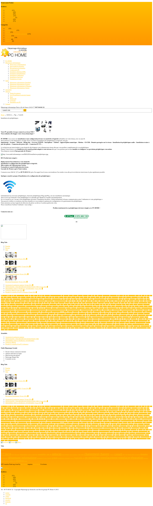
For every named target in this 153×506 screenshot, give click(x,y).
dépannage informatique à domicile (38, 310)
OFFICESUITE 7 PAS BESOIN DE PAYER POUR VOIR (22, 287)
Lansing (106, 315)
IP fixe (83, 315)
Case (120, 302)
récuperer (127, 322)
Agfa (140, 295)
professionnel (95, 320)
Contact (7, 104)
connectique (49, 306)
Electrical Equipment (11, 282)
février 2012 (9, 19)
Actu (6, 28)
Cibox (76, 304)
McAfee (29, 317)
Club (104, 304)
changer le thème (45, 304)
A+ (29, 295)
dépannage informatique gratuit (8, 310)
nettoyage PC (8, 319)
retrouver (96, 322)
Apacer (103, 297)
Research (78, 322)
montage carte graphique (97, 317)
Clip (91, 304)
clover (101, 304)
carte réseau (106, 302)
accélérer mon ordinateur (55, 295)
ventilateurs (10, 328)
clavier (84, 304)
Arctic (145, 297)
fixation (89, 311)
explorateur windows (56, 311)
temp (47, 326)
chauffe (58, 304)
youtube (7, 494)
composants (140, 304)
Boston (26, 302)
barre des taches (42, 301)
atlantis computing (85, 299)
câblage (18, 308)
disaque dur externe (61, 308)
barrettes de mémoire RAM (60, 301)
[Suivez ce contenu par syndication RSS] (3, 468)
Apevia (109, 297)
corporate (150, 306)
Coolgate (105, 306)
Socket (78, 324)
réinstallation (132, 322)
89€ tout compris (20, 295)
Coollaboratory (118, 306)
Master (14, 317)
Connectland (61, 306)
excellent (44, 311)
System (13, 326)
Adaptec (90, 295)
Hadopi (89, 313)
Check (61, 304)
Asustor (75, 299)
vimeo (7, 496)
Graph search (51, 313)
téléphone (136, 326)
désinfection (94, 310)
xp (129, 328)
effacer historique (117, 310)
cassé (129, 302)
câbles (30, 308)
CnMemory (113, 304)
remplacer (58, 322)
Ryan (114, 322)
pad (137, 319)
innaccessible (4, 315)
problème (81, 320)
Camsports (75, 302)
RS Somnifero (109, 322)
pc (149, 319)
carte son (112, 302)
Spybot (100, 324)
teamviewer (34, 326)
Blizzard (141, 301)
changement (12, 304)
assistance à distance (56, 299)
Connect (39, 306)
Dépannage (138, 308)
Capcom (84, 302)
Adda (93, 295)
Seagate (39, 324)
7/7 (12, 295)
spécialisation (109, 324)
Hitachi (106, 313)
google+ (7, 500)
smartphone (73, 324)
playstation (60, 320)
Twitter (131, 326)
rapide (7, 322)
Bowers (30, 302)
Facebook (66, 311)
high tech (103, 313)
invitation (59, 315)
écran (131, 328)
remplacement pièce (51, 322)
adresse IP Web (113, 295)
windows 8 (86, 328)
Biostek (114, 301)
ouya (121, 319)
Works (118, 328)
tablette (29, 326)
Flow (92, 311)
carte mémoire (101, 302)
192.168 (26, 295)
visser (32, 328)
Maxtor (26, 317)
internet (55, 315)
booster (22, 302)
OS (116, 319)
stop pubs (122, 324)
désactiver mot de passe (86, 310)
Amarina (43, 297)
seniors (42, 324)
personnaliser (43, 320)
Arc (139, 297)
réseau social (7, 324)
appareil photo (115, 297)
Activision (85, 295)
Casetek (122, 302)
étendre (6, 329)
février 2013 (9, 14)
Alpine (32, 297)
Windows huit (93, 328)
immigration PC (124, 313)
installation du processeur (41, 315)
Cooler (101, 306)
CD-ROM (136, 302)
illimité (114, 313)
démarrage (133, 308)
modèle (75, 317)
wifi (69, 328)
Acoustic (71, 295)
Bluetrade (3, 302)
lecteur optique (123, 315)
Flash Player (36, 464)
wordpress (114, 328)
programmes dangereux (104, 320)
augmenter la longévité (113, 299)
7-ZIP (10, 295)
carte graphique (89, 302)
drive (121, 308)
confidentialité (146, 304)
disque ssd (87, 308)
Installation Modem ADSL (18, 72)
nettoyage (3, 319)
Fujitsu (2, 313)
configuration (4, 306)
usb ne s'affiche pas (145, 326)
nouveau (52, 319)
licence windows (141, 315)
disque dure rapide (81, 308)
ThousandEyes (69, 326)
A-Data (32, 295)
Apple (124, 297)
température (51, 326)
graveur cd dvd (68, 313)
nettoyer (13, 319)
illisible (118, 313)
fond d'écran (107, 311)
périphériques (123, 320)
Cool (98, 306)
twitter (7, 493)
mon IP (90, 317)
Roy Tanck (24, 464)
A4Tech (35, 295)
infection (136, 313)
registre (38, 322)
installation (9, 315)
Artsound (3, 299)
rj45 (99, 322)
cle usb (88, 304)
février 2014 (9, 12)
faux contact (75, 311)
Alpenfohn (23, 297)
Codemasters (119, 304)
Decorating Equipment (12, 274)
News (7, 468)
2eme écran (4, 295)
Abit (39, 295)
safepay (18, 324)
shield (49, 324)
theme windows (57, 326)
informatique (141, 313)
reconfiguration (13, 322)
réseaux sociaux (13, 324)
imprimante (130, 313)
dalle (39, 308)
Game (5, 313)
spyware (104, 324)
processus (90, 320)
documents (96, 308)
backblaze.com (21, 301)
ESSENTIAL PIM (22, 311)
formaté (129, 311)
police (64, 320)
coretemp (137, 306)
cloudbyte (97, 304)
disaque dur (54, 308)
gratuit (56, 313)
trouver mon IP (111, 326)
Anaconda (61, 297)
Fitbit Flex (84, 311)
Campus (71, 302)
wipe (103, 328)
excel (40, 311)
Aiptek (143, 295)
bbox (71, 301)
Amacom (39, 297)
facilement (70, 311)
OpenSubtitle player (83, 319)
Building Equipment (11, 259)
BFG (107, 301)
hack (87, 313)
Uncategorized (9, 37)
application (128, 297)
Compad (131, 304)
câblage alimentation (24, 308)
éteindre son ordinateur (142, 328)
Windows (8, 39)
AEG (124, 295)
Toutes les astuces (15, 93)
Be (73, 301)
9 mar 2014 (38, 288)
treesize (103, 326)
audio (106, 299)
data (41, 308)
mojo (87, 317)
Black (127, 301)
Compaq (135, 304)
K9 (88, 315)
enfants (150, 310)
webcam (52, 328)
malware (10, 317)
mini (48, 317)
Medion (41, 317)
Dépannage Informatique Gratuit (19, 88)
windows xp (99, 328)
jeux (87, 315)
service (46, 324)
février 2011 (9, 21)
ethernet (28, 311)
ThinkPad (64, 326)
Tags (6, 250)
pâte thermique (116, 320)
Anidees (78, 297)
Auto (123, 299)
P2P (124, 319)
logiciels (6, 317)
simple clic (68, 324)
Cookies (95, 306)
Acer (62, 295)
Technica (44, 326)
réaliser (117, 322)
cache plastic (62, 302)
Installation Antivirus (16, 77)
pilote (49, 320)
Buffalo (40, 302)
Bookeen (12, 302)
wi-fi (67, 328)
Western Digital (62, 328)
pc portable (20, 320)
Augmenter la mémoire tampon (14, 285)
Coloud (127, 304)
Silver (58, 324)
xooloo (126, 328)
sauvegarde (31, 324)
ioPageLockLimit (66, 315)
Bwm (49, 302)
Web (49, 328)
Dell (43, 308)
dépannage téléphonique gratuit (74, 310)
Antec (89, 297)
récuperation (122, 322)
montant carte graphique (108, 317)
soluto (86, 324)
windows (77, 328)
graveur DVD (75, 313)
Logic (150, 315)
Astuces (7, 32)
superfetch (130, 324)
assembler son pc (16, 299)
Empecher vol (140, 310)
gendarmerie (14, 313)
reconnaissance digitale (22, 322)
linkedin (8, 502)
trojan (106, 326)
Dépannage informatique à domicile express (56, 310)
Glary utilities (34, 313)
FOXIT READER (138, 311)
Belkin (81, 301)
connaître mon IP (22, 306)
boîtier (33, 302)
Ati (80, 299)
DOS (118, 308)
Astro (62, 299)
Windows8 (8, 41)
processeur (85, 320)
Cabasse (57, 302)
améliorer (57, 297)
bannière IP (32, 301)
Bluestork (149, 301)
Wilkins (72, 328)
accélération (47, 295)
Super (126, 324)
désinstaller (99, 310)
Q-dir (128, 320)
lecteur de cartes (116, 315)
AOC (101, 297)
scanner (35, 324)
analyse (65, 297)
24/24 (15, 295)
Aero (127, 295)
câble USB (34, 308)
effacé (135, 310)
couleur (10, 308)
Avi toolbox (12, 301)
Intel (52, 315)
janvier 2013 (9, 16)
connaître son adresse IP (31, 306)
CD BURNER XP (143, 302)
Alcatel (5, 297)
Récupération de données (17, 68)
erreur (16, 311)
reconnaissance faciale (32, 322)
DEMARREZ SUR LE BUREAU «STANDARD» (19, 288)
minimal (52, 317)
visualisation (37, 328)
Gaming (9, 313)
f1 (61, 311)
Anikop (81, 297)
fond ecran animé (114, 311)
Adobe (96, 295)
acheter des (66, 295)
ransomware (3, 322)
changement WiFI (27, 304)
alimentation (14, 297)
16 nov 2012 (22, 259)
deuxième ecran (47, 308)
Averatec (3, 301)
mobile (67, 317)
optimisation (96, 319)
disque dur (68, 308)
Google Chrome (44, 313)
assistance (41, 299)
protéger (111, 320)
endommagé (146, 310)
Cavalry (132, 302)
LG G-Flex (135, 315)
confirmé (9, 306)
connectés (66, 306)
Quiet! (130, 320)
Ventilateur (5, 328)
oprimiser (90, 319)
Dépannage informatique (12, 63)
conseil (75, 306)
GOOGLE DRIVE (10, 290)
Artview (7, 299)
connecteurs (43, 306)
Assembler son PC (10, 30)
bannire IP (27, 301)
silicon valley (54, 324)
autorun (137, 299)
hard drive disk (95, 313)
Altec (35, 297)
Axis (17, 301)
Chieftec (73, 304)
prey (71, 320)
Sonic (94, 324)
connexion (71, 306)
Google (39, 313)
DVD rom (124, 308)
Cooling (109, 306)
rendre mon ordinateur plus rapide (68, 322)
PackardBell (127, 319)
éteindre (134, 328)
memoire (45, 317)
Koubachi (98, 315)
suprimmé (146, 324)
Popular (7, 246)
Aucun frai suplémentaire (99, 299)
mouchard (120, 317)
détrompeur (105, 310)
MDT (33, 317)
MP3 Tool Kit (125, 317)
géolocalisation (82, 313)
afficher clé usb (131, 295)
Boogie (8, 302)
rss (6, 503)
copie (127, 306)
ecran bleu (110, 310)
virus (30, 328)
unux (139, 326)
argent (148, 297)
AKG (2, 297)
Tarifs (7, 81)
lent (131, 315)
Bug (43, 302)
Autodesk (127, 299)
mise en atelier (62, 317)
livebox (147, 315)
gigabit (29, 313)
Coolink (113, 306)
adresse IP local (106, 295)
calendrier (67, 302)
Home (2, 115)
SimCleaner (63, 324)
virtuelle (26, 328)
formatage (120, 311)
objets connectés (63, 319)
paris (144, 319)
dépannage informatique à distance (22, 310)
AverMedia (7, 301)
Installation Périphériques (17, 73)
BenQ (85, 301)
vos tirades (42, 328)
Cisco (81, 304)
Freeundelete (149, 311)
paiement (141, 319)
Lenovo (128, 315)
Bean (79, 301)
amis (53, 297)
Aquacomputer (134, 297)
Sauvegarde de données (17, 66)
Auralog (120, 299)
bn (6, 302)
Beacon (76, 301)
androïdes (73, 297)
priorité (74, 320)
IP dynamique (79, 315)
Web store (56, 328)
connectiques (55, 306)
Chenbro (65, 304)
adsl (118, 295)
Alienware (9, 297)
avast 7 (148, 299)
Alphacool (28, 297)
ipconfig (73, 315)
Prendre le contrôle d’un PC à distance (16, 292)
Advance (121, 295)
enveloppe (13, 311)
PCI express (11, 320)
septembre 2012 (10, 17)
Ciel (79, 304)
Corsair (2, 308)
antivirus (97, 297)
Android (69, 297)
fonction (102, 311)
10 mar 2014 (43, 287)
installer (49, 315)
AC (41, 295)
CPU (13, 308)
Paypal (147, 319)
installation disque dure (30, 315)
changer (33, 304)
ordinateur (113, 319)
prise (77, 320)
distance (92, 308)
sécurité (17, 326)
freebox (144, 311)
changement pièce (19, 304)
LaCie (102, 315)
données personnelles (112, 308)
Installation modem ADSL (13, 266)
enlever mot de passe (5, 311)
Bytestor (53, 302)
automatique (132, 299)
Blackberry (131, 301)
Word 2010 (109, 328)
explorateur (48, 311)
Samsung (23, 324)
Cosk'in (6, 308)
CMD (107, 304)
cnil (109, 304)
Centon (2, 304)
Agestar (137, 295)
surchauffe (3, 326)
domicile (101, 308)
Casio (126, 302)
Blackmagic (136, 301)
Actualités (8, 90)
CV (15, 308)
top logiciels (84, 326)
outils (118, 319)
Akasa (148, 295)
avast (145, 299)
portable (68, 320)
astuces (68, 299)
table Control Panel (23, 326)
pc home (6, 320)
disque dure (73, 308)
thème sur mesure (77, 326)
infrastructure (147, 313)
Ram (149, 320)
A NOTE (85, 297)
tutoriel (127, 326)
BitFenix (124, 301)
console (82, 306)
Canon (80, 302)
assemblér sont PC (34, 299)
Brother (37, 302)
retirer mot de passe (89, 322)
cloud (93, 304)
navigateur (141, 317)
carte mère (95, 302)
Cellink (149, 302)
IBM (111, 313)
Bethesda (94, 301)
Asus (72, 299)
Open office (76, 319)
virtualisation (21, 328)
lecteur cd (110, 315)
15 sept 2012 (25, 266)
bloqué (145, 301)
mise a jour (56, 317)
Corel (133, 306)
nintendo (42, 319)
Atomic (91, 299)
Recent (7, 248)
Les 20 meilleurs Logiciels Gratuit (20, 95)
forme (132, 311)
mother (115, 317)
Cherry (69, 304)
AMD (50, 297)
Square (113, 324)
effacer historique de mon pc (127, 310)
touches (92, 326)
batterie (68, 301)
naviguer (146, 317)
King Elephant (93, 315)
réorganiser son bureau (140, 322)
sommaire (90, 324)
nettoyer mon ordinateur (30, 319)
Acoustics (75, 295)
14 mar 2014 (28, 285)
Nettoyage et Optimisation (18, 64)
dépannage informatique (146, 308)
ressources (83, 322)
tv (129, 326)
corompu (146, 306)
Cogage (123, 304)
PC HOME (8, 61)
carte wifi (116, 302)
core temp (141, 306)
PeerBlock (31, 320)
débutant (129, 308)
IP (70, 315)
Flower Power (97, 311)
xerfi (124, 328)
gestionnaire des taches (22, 313)
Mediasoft (37, 317)
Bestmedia (89, 301)
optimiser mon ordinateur (104, 319)
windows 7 (81, 328)
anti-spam (93, 297)
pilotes (52, 320)
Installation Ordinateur (17, 75)
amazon (47, 297)
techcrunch (39, 326)
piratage (56, 320)
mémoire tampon (135, 317)
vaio (2, 328)
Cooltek (124, 306)
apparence (121, 297)
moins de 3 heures (81, 317)
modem (71, 317)
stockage (118, 324)
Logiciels (8, 36)
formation (125, 311)
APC (107, 297)
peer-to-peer (25, 320)
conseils (79, 306)
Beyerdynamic (102, 301)
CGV (8, 304)
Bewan (97, 301)
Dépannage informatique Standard (20, 82)
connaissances (14, 306)
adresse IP (100, 295)
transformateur (98, 326)
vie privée (16, 328)
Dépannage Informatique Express (20, 84)
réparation (148, 322)
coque (130, 306)
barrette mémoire (50, 301)
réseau (2, 324)
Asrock (10, 299)
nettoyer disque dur (20, 319)
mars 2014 (8, 10)
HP (109, 313)
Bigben (110, 301)
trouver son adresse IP (120, 326)
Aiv (146, 295)
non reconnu (47, 319)
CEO (5, 304)
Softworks (82, 324)
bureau (46, 302)
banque (37, 301)
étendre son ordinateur (13, 329)
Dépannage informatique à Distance (20, 86)
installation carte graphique (18, 315)
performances (36, 320)
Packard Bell (133, 319)
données (105, 308)
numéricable (56, 319)
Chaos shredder (53, 304)
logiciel (2, 317)
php (47, 320)
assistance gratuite (47, 299)
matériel (18, 317)
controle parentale (89, 306)
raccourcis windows (143, 320)
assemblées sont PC (25, 299)
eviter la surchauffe (35, 311)
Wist (106, 328)
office (68, 319)
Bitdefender (118, 301)
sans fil (26, 324)
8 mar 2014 (32, 292)
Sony (97, 324)
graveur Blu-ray (61, 313)
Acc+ (43, 295)
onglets (71, 319)
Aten (78, 299)
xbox (121, 328)
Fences (80, 311)
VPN (46, 328)
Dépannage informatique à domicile (16, 34)
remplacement (44, 322)
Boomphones (18, 302)
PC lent (16, 320)
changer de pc (39, 304)
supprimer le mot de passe (138, 324)
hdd (99, 313)
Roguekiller (103, 322)
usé (150, 326)
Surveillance (8, 326)
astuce (65, 299)
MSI (130, 317)
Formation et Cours (16, 79)
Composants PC (14, 70)
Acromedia (80, 295)
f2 (62, 311)
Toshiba (89, 326)
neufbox (37, 319)
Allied (19, 297)
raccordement (135, 320)
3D (8, 295)
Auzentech (141, 299)
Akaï (151, 295)
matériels (22, 317)
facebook (8, 498)
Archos (141, 297)
